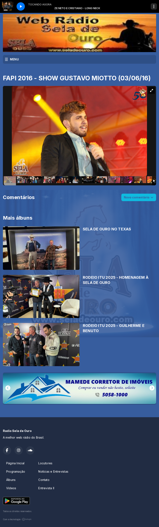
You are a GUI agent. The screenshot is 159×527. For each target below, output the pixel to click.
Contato (43, 480)
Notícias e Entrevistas (53, 471)
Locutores (45, 463)
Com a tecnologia (11, 519)
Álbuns (11, 480)
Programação (15, 471)
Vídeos (11, 488)
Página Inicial (15, 463)
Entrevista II (46, 488)
